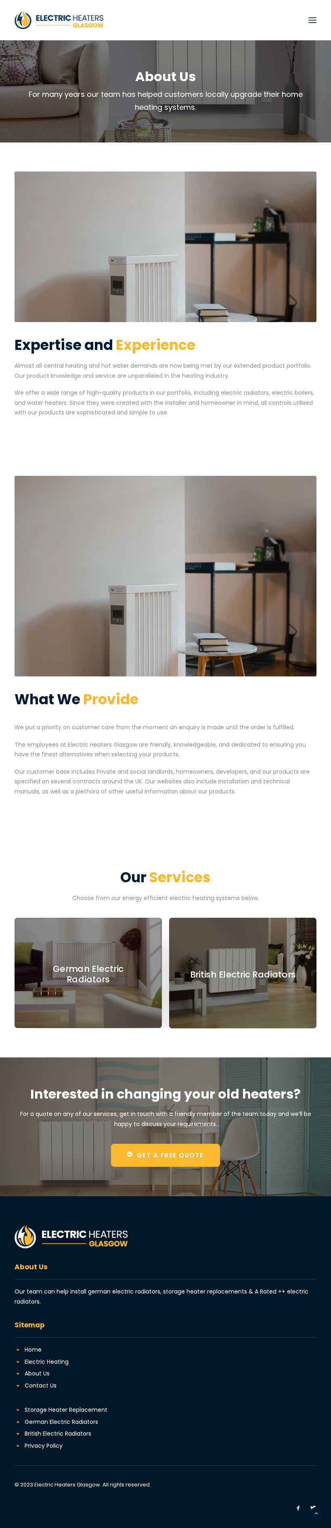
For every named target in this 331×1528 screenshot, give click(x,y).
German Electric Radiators (61, 1422)
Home (33, 1350)
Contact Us (41, 1385)
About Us (37, 1373)
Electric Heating (47, 1362)
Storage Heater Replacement (66, 1410)
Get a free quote (170, 1155)
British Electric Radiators (58, 1434)
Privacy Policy (44, 1446)
